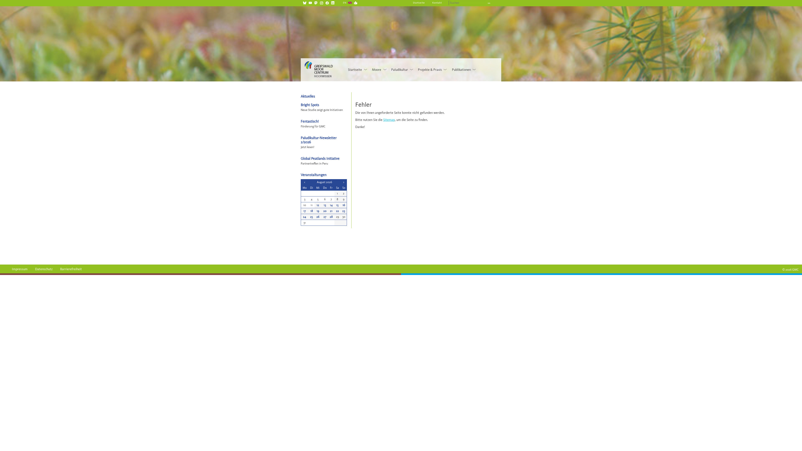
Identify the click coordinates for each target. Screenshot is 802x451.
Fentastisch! (310, 121)
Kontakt (437, 2)
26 (317, 217)
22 (337, 211)
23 (343, 211)
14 (331, 205)
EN (344, 2)
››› (489, 3)
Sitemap (389, 120)
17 (304, 211)
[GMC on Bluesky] (304, 2)
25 (311, 217)
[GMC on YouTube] (310, 2)
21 (331, 211)
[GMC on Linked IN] (333, 2)
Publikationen (461, 70)
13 (325, 205)
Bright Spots (310, 105)
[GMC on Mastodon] (316, 2)
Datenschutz (44, 269)
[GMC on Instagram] (321, 2)
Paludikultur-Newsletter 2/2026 (319, 140)
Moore (376, 70)
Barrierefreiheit (71, 269)
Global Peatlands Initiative (320, 158)
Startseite (419, 2)
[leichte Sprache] (355, 2)
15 (337, 205)
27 (325, 217)
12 (318, 205)
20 (324, 211)
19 (318, 211)
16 (344, 205)
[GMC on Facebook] (327, 2)
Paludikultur (399, 70)
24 (304, 217)
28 (331, 217)
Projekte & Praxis (430, 70)
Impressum (20, 269)
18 (311, 211)
